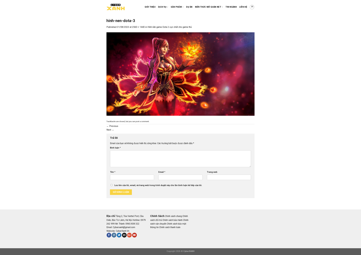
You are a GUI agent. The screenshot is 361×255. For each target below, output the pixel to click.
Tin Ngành (231, 7)
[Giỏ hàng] (252, 7)
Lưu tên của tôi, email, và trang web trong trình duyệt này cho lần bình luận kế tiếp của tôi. (158, 185)
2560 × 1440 (138, 27)
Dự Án (189, 7)
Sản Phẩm (176, 7)
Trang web (212, 172)
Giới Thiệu (150, 7)
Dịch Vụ (162, 7)
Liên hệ (243, 7)
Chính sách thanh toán (169, 227)
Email (161, 172)
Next (110, 129)
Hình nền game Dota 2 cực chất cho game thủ (170, 27)
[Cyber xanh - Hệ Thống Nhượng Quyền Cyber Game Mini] (120, 7)
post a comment (142, 121)
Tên (112, 172)
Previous (112, 126)
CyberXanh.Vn (122, 231)
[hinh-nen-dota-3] (180, 73)
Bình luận (115, 148)
